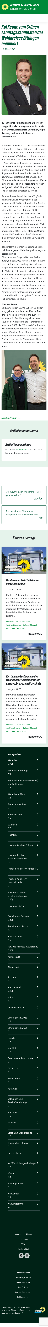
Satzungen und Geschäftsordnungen (18, 1100)
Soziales (12, 1122)
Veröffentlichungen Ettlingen (22, 1163)
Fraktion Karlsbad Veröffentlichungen (17, 857)
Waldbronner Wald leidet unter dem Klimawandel (22, 582)
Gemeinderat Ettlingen (19, 916)
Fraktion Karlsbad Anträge (20, 844)
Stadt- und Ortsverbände (20, 1132)
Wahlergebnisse (15, 1183)
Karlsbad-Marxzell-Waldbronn (22, 946)
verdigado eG (17, 1313)
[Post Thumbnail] (24, 560)
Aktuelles (5, 418)
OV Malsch (13, 1068)
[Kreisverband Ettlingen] (5, 6)
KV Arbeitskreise (16, 1007)
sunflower (21, 1310)
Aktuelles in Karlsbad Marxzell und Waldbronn (23, 782)
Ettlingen (12, 824)
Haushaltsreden (15, 936)
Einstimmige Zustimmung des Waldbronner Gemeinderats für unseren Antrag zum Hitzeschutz (23, 680)
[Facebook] (21, 1255)
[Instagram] (27, 1255)
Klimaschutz (14, 956)
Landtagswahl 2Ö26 (18, 1027)
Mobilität (12, 1048)
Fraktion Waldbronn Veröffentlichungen (17, 894)
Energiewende (15, 814)
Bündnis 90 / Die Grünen (23, 8)
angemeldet (21, 449)
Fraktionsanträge (16, 906)
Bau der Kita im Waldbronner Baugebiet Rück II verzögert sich (24, 515)
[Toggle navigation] (43, 18)
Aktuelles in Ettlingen (18, 770)
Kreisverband (15, 418)
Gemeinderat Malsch (18, 926)
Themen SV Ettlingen (18, 1142)
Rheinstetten (14, 1078)
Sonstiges (12, 1112)
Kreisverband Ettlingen (24, 5)
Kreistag (12, 977)
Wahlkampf (13, 1193)
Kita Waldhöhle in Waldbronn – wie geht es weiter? (24, 495)
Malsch (11, 1037)
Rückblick (12, 1088)
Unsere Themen (15, 1153)
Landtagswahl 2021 (17, 1017)
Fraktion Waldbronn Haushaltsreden (17, 880)
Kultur (11, 997)
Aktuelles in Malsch (17, 794)
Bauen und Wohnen (17, 804)
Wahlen (11, 1173)
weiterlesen (35, 634)
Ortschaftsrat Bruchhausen (21, 1058)
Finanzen (12, 834)
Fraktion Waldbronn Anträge (22, 868)
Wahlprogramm (15, 1203)
